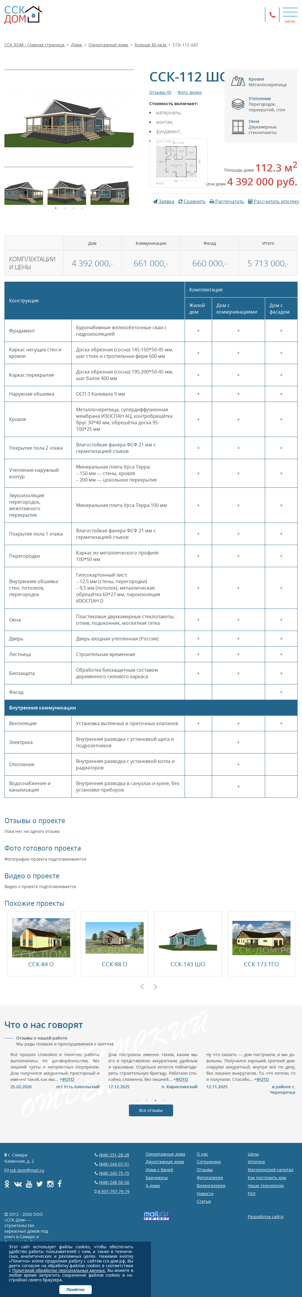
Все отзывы (151, 1110)
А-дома (153, 1185)
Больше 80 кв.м (151, 45)
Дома (77, 45)
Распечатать (229, 201)
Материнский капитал (270, 1169)
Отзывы (205, 1169)
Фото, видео (190, 92)
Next (155, 986)
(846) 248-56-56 (114, 1182)
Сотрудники (209, 1161)
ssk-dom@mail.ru (27, 1170)
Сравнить (194, 201)
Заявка (165, 201)
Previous (142, 986)
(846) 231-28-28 (114, 1155)
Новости (205, 1193)
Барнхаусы (157, 1177)
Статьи (204, 1201)
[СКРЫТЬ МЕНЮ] (290, 11)
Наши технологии (266, 1185)
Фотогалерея (210, 1177)
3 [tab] (73, 208)
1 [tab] (56, 208)
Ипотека (256, 1161)
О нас (202, 1154)
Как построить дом (267, 1177)
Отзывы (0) (160, 92)
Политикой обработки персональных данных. (59, 1270)
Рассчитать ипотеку (276, 201)
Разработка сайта (265, 1216)
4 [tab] (82, 208)
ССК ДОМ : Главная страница (34, 45)
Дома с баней (159, 1169)
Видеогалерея (211, 1185)
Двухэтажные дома (165, 1161)
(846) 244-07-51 (114, 1164)
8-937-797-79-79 (113, 1191)
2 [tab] (65, 208)
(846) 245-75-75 (114, 1173)
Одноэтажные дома (108, 45)
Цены (253, 1154)
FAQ (252, 1193)
